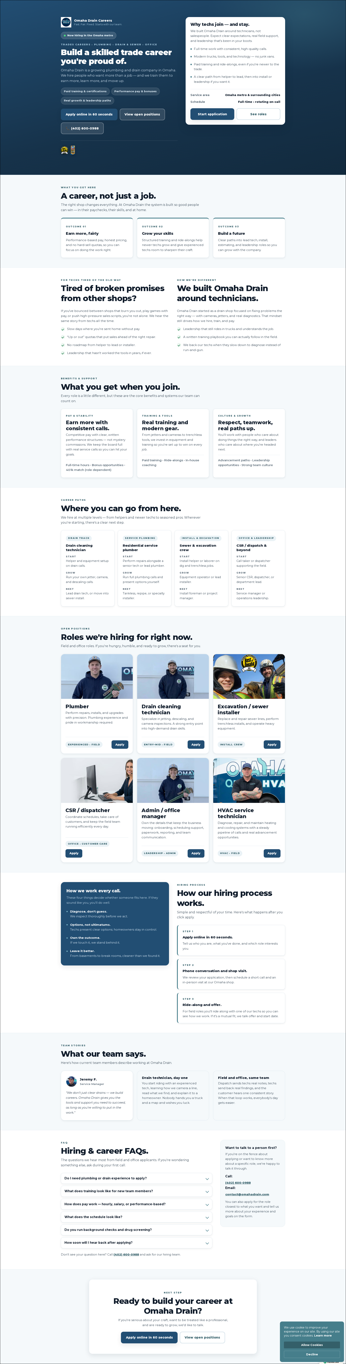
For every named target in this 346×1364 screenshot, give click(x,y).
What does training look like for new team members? (108, 1191)
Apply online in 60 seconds (89, 114)
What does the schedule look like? (93, 1217)
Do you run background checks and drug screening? (108, 1230)
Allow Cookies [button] (312, 1345)
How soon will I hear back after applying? (98, 1243)
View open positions (142, 114)
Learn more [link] (323, 1335)
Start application (212, 114)
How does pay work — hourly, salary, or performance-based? (115, 1204)
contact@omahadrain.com (247, 1194)
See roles (258, 114)
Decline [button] (312, 1354)
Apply (119, 744)
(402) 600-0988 (126, 1254)
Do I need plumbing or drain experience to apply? (105, 1178)
